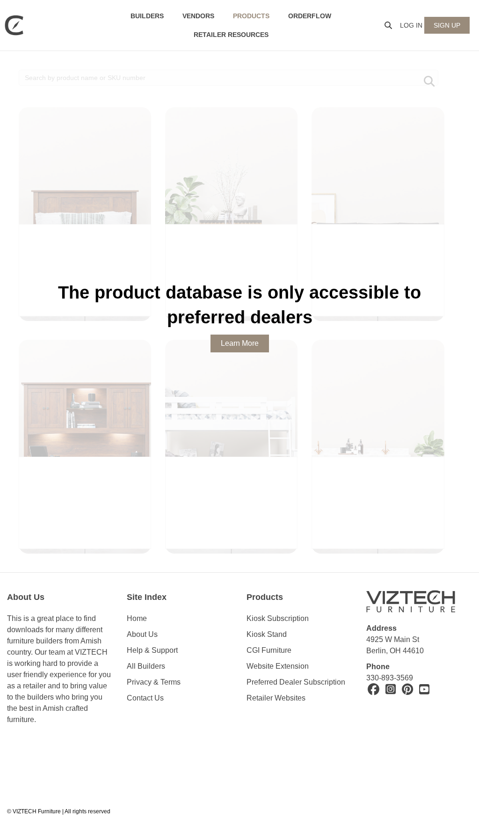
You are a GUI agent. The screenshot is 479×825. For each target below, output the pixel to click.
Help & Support (152, 650)
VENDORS (198, 16)
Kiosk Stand (267, 634)
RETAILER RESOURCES (231, 34)
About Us (142, 634)
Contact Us (145, 698)
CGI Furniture (269, 650)
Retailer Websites (276, 698)
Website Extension (279, 666)
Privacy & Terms (154, 682)
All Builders (146, 666)
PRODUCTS (251, 16)
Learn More (240, 343)
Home (137, 618)
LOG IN (411, 25)
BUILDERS (147, 16)
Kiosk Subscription (278, 618)
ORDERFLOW (309, 16)
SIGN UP (447, 25)
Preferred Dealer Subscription (296, 682)
